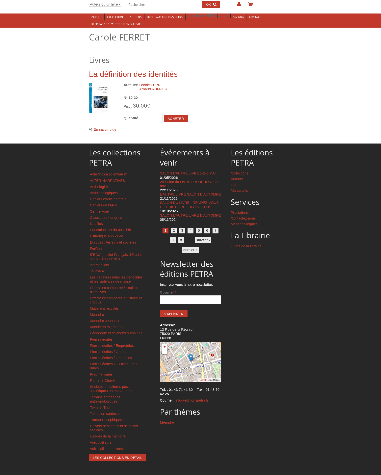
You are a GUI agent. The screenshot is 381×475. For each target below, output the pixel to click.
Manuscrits (239, 191)
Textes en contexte (105, 414)
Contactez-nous (243, 218)
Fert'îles (96, 249)
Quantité (131, 118)
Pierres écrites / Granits (108, 352)
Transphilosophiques (106, 420)
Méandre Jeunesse (105, 321)
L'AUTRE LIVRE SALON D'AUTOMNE (190, 194)
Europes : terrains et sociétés (113, 242)
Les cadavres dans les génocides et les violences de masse (116, 279)
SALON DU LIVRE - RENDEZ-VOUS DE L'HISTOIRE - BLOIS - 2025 (189, 205)
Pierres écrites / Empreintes (112, 346)
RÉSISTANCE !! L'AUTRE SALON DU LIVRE (116, 24)
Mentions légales (244, 224)
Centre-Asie (99, 211)
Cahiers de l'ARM (103, 205)
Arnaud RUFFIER (153, 89)
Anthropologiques (104, 193)
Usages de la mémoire (108, 436)
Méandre (97, 315)
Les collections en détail (117, 458)
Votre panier (249, 6)
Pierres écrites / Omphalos (111, 358)
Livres (235, 185)
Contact (255, 17)
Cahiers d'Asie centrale (108, 199)
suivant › (203, 240)
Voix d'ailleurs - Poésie (108, 449)
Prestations (240, 213)
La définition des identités (133, 74)
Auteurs (136, 17)
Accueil (96, 17)
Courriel (168, 292)
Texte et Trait (100, 407)
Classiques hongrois (106, 218)
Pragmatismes (101, 374)
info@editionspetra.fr (191, 400)
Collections (116, 17)
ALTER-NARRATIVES (107, 181)
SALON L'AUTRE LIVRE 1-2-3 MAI (188, 173)
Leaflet (202, 380)
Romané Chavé (102, 381)
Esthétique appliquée (106, 236)
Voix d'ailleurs (101, 442)
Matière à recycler (104, 308)
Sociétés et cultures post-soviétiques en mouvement (111, 389)
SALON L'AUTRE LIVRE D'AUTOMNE (190, 215)
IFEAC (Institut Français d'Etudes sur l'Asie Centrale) (116, 257)
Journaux (97, 271)
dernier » (190, 250)
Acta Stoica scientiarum (108, 174)
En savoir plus (105, 129)
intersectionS (100, 265)
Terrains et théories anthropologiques (105, 399)
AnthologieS (99, 187)
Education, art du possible (110, 230)
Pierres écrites (101, 339)
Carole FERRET (152, 85)
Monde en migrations (106, 327)
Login (237, 6)
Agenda (238, 17)
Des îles (96, 224)
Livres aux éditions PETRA (165, 17)
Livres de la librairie (246, 246)
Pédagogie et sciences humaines (116, 333)
